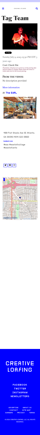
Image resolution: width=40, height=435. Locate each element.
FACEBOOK (20, 385)
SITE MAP (26, 410)
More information (11, 87)
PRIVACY (21, 413)
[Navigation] (2, 8)
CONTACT (13, 410)
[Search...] (37, 8)
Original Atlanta (20, 8)
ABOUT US (27, 408)
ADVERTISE (13, 408)
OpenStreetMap (27, 218)
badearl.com (8, 141)
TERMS (32, 413)
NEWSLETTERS (20, 396)
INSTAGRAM (20, 392)
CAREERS (9, 413)
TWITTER (20, 389)
